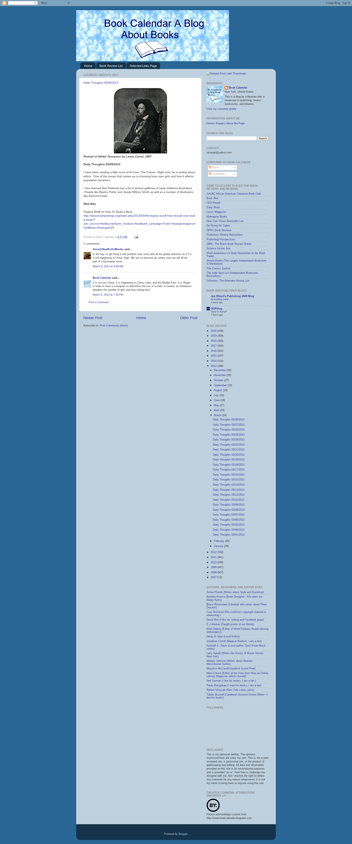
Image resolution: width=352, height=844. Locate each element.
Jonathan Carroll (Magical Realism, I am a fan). (234, 641)
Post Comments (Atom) (114, 325)
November (220, 375)
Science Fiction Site (218, 248)
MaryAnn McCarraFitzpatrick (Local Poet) (231, 668)
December (220, 370)
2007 (214, 577)
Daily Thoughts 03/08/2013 (228, 509)
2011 (214, 557)
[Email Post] (135, 237)
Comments (218, 174)
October (219, 380)
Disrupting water (220, 299)
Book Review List (111, 66)
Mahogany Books (217, 216)
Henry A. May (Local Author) (223, 636)
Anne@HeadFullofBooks (108, 249)
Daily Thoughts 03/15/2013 (228, 479)
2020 (214, 330)
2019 (214, 335)
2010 (214, 562)
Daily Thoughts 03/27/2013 (228, 424)
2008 (214, 572)
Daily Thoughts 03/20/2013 (228, 454)
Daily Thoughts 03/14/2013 (228, 484)
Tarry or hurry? (219, 311)
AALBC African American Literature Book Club (234, 193)
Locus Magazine (216, 212)
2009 (214, 567)
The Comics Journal (218, 268)
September (221, 385)
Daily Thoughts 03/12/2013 (228, 494)
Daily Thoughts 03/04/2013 (228, 529)
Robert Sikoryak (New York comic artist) (230, 690)
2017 (214, 345)
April (217, 410)
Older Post (188, 318)
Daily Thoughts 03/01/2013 (228, 534)
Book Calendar (102, 277)
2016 (214, 350)
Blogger (183, 834)
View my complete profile (221, 109)
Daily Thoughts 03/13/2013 (228, 489)
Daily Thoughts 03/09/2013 (101, 82)
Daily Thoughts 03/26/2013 (228, 429)
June (217, 400)
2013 (214, 366)
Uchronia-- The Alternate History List (228, 280)
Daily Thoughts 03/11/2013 (228, 499)
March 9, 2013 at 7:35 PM (108, 294)
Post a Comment (99, 302)
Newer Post (92, 318)
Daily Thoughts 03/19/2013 (228, 459)
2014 (214, 360)
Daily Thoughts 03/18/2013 (228, 464)
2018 (214, 340)
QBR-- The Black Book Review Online (229, 244)
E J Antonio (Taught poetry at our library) (230, 624)
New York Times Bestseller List (225, 221)
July (217, 395)
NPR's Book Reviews (219, 230)
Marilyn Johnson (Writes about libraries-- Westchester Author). (230, 662)
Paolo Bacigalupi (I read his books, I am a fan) (234, 685)
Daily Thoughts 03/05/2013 (228, 524)
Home (88, 66)
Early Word (213, 207)
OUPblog (216, 308)
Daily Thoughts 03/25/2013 (228, 434)
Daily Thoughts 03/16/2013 (228, 474)
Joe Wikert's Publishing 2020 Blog (232, 296)
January (219, 546)
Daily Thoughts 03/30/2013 (228, 419)
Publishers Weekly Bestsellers (225, 234)
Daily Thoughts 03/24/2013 (228, 439)
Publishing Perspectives (221, 239)
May (217, 405)
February (219, 541)
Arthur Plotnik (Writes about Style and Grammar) (235, 592)
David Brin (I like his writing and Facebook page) (235, 619)
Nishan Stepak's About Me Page (226, 123)
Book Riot (212, 198)
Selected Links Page (143, 66)
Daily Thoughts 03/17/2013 (228, 469)
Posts (215, 167)
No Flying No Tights (218, 225)
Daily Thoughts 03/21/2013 (228, 449)
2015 (214, 355)
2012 (214, 552)
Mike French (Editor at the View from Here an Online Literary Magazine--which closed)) (237, 675)
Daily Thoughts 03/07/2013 (228, 514)
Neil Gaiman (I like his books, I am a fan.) (231, 680)
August (218, 390)
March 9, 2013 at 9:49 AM (108, 266)
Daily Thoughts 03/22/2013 (228, 444)
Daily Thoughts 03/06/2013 (228, 519)
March (218, 415)
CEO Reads (214, 202)
